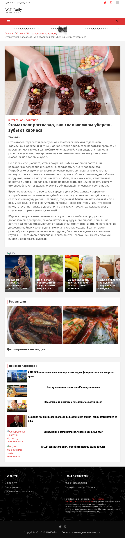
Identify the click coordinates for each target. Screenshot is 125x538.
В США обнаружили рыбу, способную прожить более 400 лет (73, 446)
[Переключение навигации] (9, 21)
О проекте (11, 482)
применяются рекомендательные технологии (84, 500)
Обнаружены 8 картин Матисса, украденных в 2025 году (73, 432)
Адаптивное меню (117, 2)
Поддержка (12, 487)
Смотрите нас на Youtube (80, 487)
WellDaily (51, 532)
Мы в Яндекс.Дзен (76, 482)
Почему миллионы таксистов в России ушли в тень (73, 387)
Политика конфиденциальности (80, 532)
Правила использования (19, 491)
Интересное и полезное (23, 120)
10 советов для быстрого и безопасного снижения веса (73, 402)
